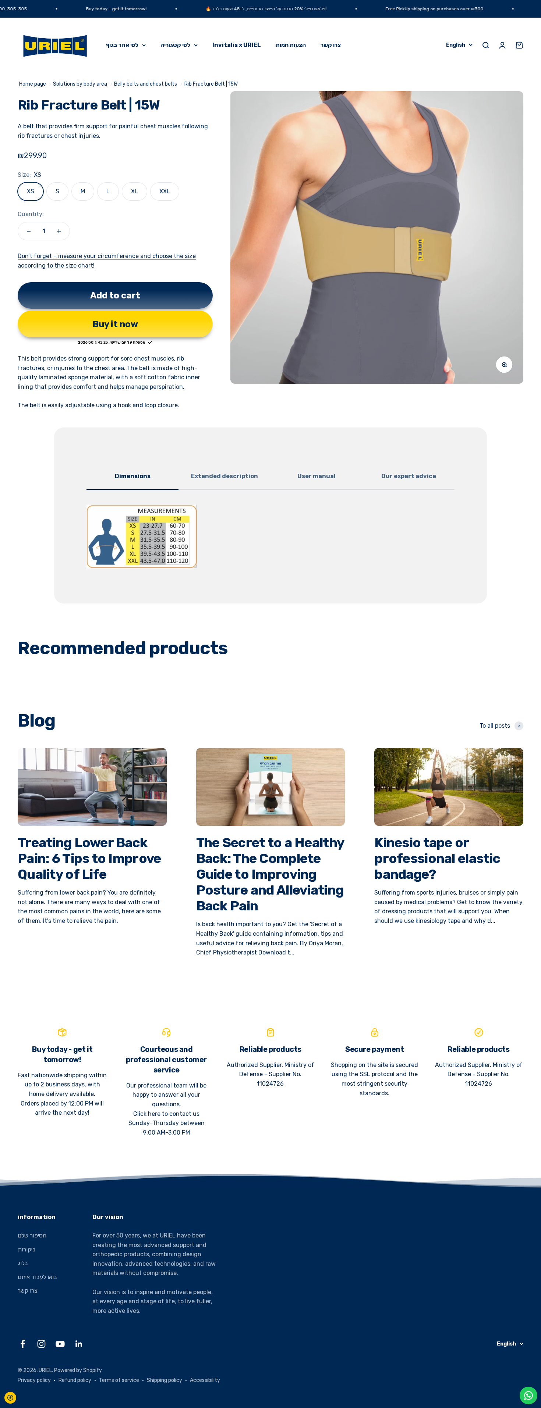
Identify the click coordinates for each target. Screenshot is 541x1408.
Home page (32, 84)
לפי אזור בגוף (122, 45)
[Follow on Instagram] (41, 1344)
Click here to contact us (166, 1113)
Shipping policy (164, 1380)
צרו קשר (331, 45)
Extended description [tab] (224, 476)
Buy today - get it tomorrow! (76, 8)
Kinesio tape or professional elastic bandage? (437, 858)
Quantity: (31, 214)
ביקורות (27, 1249)
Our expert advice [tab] (408, 476)
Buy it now (115, 324)
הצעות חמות (291, 45)
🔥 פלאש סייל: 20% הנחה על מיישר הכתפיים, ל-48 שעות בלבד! (226, 8)
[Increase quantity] (59, 231)
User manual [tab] (316, 476)
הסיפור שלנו (32, 1235)
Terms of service (119, 1380)
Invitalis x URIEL (236, 45)
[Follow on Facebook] (23, 1344)
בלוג (23, 1263)
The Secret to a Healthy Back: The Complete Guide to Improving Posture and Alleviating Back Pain (270, 874)
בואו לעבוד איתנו (37, 1276)
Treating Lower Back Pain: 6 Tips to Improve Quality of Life (89, 858)
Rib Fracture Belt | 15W (211, 84)
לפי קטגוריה (175, 45)
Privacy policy (34, 1380)
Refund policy (75, 1380)
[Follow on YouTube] (60, 1344)
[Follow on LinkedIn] (79, 1344)
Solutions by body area (80, 84)
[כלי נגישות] (10, 1398)
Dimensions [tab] (133, 476)
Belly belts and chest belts (145, 84)
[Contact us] (528, 1395)
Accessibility (205, 1380)
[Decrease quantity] (28, 231)
